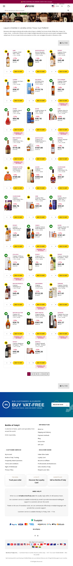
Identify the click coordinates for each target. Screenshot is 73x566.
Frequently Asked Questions (13, 460)
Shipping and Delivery (44, 432)
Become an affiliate (44, 460)
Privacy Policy (9, 470)
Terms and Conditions (11, 463)
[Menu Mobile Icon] (4, 6)
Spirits (58, 21)
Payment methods (43, 435)
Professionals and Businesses (47, 463)
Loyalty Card (41, 457)
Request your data (43, 470)
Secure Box (41, 441)
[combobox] (35, 10)
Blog (39, 438)
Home (52, 21)
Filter (65, 43)
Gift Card (40, 444)
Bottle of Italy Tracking (12, 457)
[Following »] (47, 374)
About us (40, 429)
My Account (8, 454)
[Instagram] (37, 535)
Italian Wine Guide (43, 454)
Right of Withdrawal (11, 467)
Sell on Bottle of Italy (44, 467)
